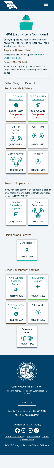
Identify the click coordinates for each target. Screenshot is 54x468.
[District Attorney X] (19, 159)
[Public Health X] (41, 135)
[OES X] (19, 139)
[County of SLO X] (41, 211)
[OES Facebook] (13, 139)
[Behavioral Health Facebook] (24, 338)
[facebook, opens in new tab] (17, 430)
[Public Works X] (38, 312)
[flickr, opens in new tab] (30, 430)
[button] (46, 5)
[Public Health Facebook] (35, 135)
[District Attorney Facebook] (13, 159)
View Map (29, 402)
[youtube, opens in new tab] (23, 430)
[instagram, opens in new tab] (36, 430)
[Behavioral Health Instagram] (30, 338)
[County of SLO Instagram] (38, 216)
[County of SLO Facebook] (35, 211)
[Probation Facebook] (38, 162)
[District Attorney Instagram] (16, 164)
